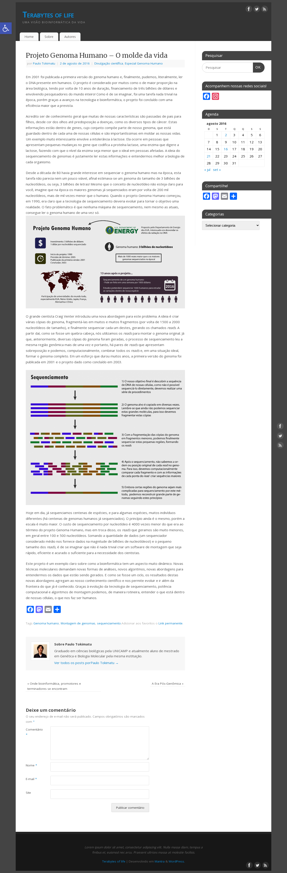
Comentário (32, 732)
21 (209, 156)
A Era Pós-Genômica (167, 684)
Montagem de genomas (78, 623)
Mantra (160, 861)
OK (257, 65)
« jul (207, 169)
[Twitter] (256, 10)
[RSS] (264, 10)
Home (29, 36)
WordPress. (177, 861)
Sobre (49, 36)
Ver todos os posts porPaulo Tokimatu (86, 662)
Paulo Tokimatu (44, 63)
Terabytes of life (48, 14)
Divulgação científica (108, 63)
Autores (70, 36)
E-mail (31, 779)
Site (28, 793)
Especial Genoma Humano (144, 63)
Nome (31, 765)
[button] (6, 28)
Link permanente (171, 623)
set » (217, 169)
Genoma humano (46, 623)
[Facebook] (249, 10)
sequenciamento (109, 623)
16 (226, 149)
